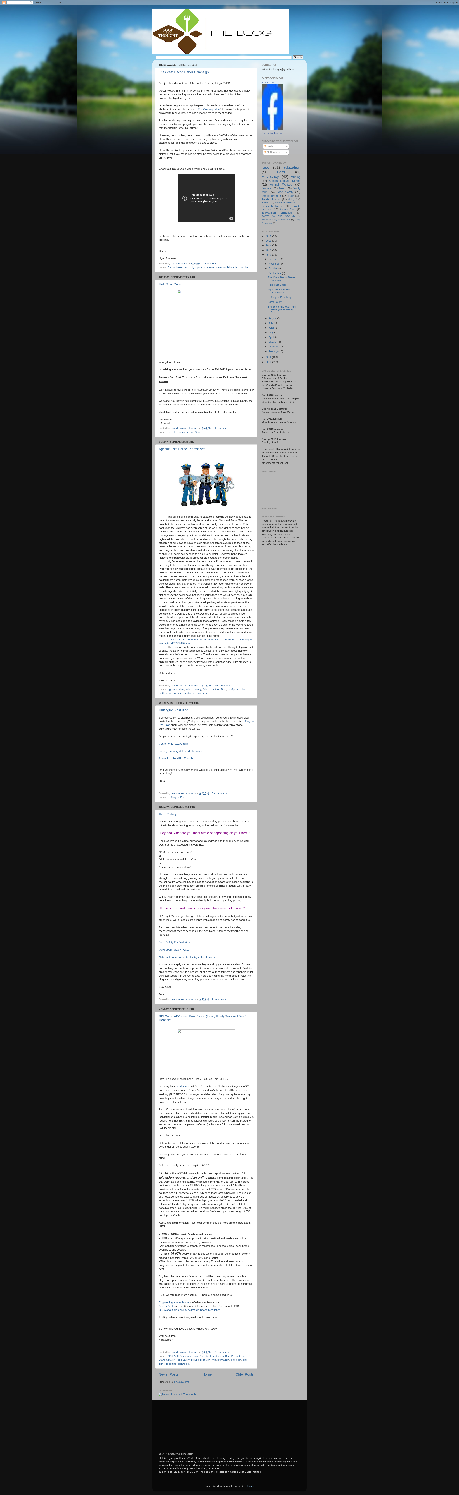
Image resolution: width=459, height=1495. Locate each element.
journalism (223, 1360)
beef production (236, 689)
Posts (269, 146)
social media (230, 267)
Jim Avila (211, 1360)
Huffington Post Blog (173, 710)
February (274, 346)
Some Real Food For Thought (176, 758)
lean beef (236, 1360)
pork (199, 267)
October (273, 268)
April (271, 337)
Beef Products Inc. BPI (238, 1356)
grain (291, 195)
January (273, 351)
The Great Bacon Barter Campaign (184, 72)
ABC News (180, 1356)
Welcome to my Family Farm (276, 220)
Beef (223, 689)
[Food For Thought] (272, 129)
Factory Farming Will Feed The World (180, 751)
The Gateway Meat (209, 109)
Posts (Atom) (181, 1382)
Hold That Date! (170, 284)
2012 (269, 255)
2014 (269, 245)
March (272, 342)
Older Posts (245, 1374)
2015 (269, 240)
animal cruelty (193, 689)
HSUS (265, 202)
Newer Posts (168, 1374)
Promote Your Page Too (272, 133)
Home (207, 1374)
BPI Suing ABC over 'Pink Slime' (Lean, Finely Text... (282, 309)
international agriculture (277, 213)
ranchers (202, 693)
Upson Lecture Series (190, 432)
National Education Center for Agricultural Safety (187, 957)
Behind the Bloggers (273, 206)
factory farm (287, 209)
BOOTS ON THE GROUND (278, 216)
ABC (170, 1356)
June (272, 328)
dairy (291, 199)
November (275, 263)
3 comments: (222, 1352)
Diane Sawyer (166, 1360)
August (273, 318)
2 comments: (219, 999)
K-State (172, 432)
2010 (269, 362)
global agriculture (285, 202)
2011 (269, 357)
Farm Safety (167, 814)
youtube (243, 267)
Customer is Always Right (174, 743)
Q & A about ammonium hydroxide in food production (189, 1310)
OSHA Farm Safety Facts (174, 949)
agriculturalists (176, 689)
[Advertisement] (185, 1424)
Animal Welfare (211, 689)
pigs (193, 267)
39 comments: (220, 793)
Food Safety (183, 1360)
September (275, 273)
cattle (162, 693)
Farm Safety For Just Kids (174, 942)
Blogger (249, 1486)
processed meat (213, 267)
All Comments (274, 152)
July (271, 323)
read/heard (182, 1086)
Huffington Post (176, 797)
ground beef (198, 1360)
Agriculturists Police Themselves (182, 449)
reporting (171, 1363)
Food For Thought (270, 82)
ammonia (192, 1356)
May (271, 332)
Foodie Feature (271, 199)
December (275, 259)
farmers (178, 693)
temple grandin (271, 195)
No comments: (223, 685)
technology (184, 1363)
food (187, 267)
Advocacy (270, 176)
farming (295, 177)
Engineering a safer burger (174, 1302)
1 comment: (210, 263)
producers (189, 693)
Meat (282, 188)
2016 (269, 236)
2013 (269, 250)
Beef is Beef (166, 1306)
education (291, 167)
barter (179, 267)
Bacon (171, 267)
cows (169, 693)
